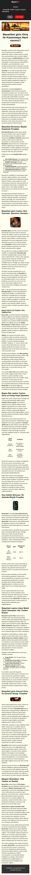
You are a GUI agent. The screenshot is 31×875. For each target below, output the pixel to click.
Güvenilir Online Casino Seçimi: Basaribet (14, 10)
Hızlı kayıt (19, 17)
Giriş (9, 17)
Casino (15, 7)
